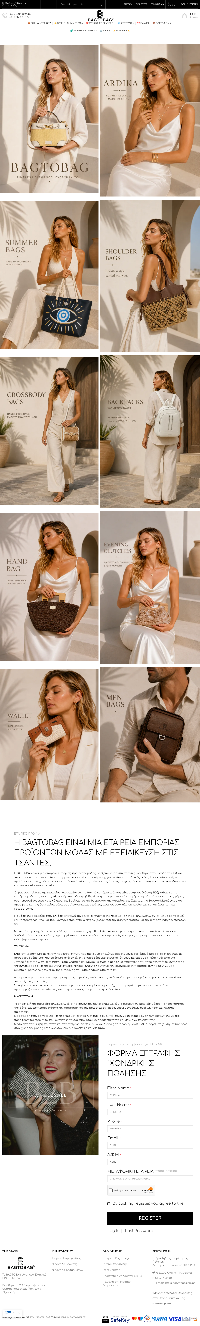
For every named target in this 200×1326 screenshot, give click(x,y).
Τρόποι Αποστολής (114, 1264)
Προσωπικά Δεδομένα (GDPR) (122, 1276)
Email (113, 1138)
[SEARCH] (100, 4)
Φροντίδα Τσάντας (64, 1264)
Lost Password (139, 1231)
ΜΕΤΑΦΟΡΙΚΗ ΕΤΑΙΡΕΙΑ (142, 1171)
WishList (172, 5)
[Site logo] (100, 15)
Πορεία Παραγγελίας (66, 1258)
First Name (119, 1088)
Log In (113, 1231)
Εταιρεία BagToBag (115, 1258)
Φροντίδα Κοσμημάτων (67, 1270)
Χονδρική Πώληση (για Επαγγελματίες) (14, 4)
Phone (114, 1121)
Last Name (119, 1105)
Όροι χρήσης (111, 1270)
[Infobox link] (16, 15)
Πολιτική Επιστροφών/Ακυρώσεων (117, 1283)
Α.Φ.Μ (114, 1155)
